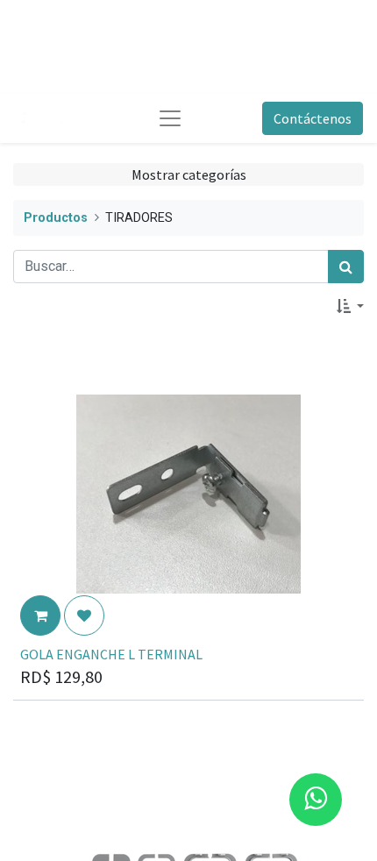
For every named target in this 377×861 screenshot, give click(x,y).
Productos (56, 217)
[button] (350, 306)
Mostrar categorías (189, 174)
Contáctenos (313, 118)
